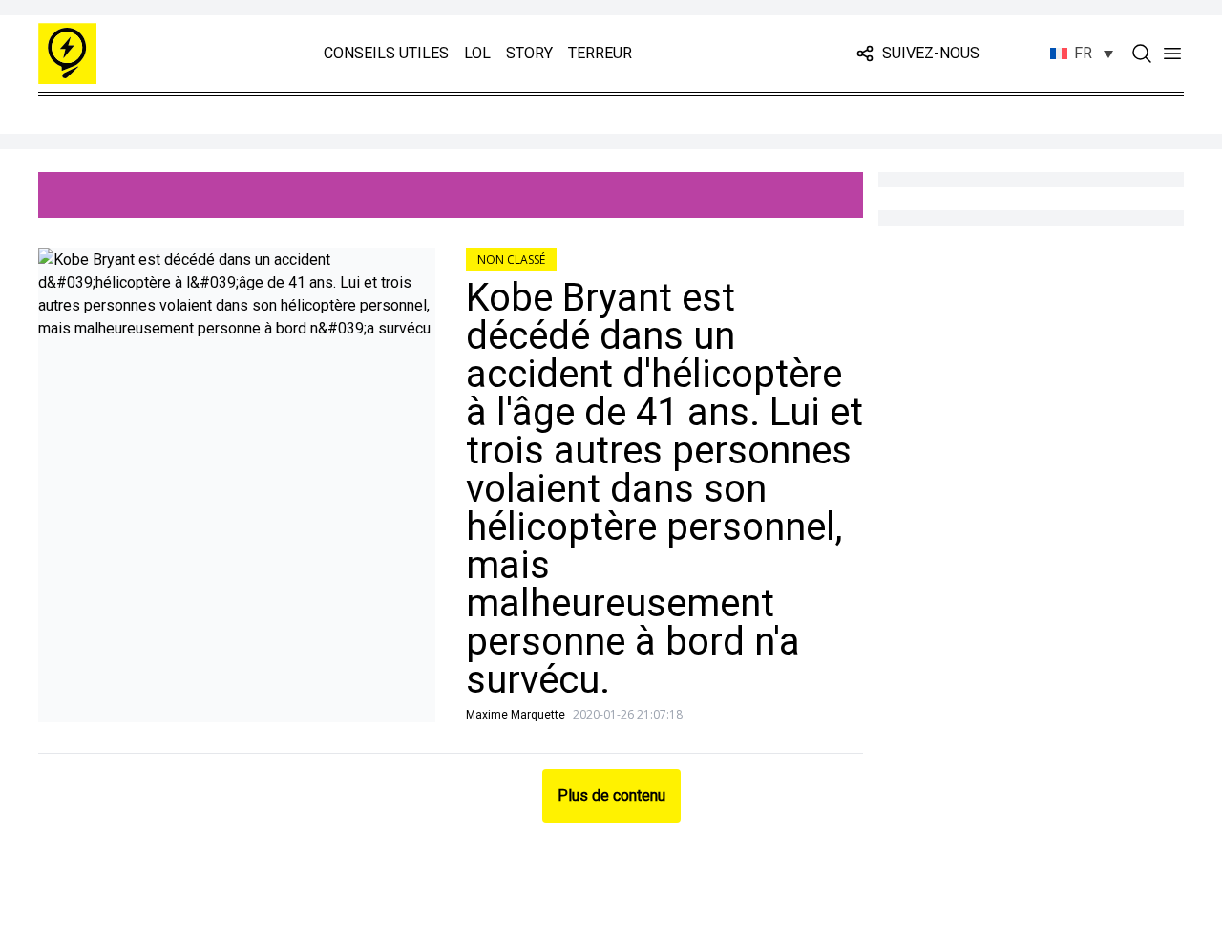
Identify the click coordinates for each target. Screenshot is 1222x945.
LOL (477, 53)
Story (529, 53)
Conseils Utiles (386, 53)
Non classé (511, 259)
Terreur (600, 53)
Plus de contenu (611, 795)
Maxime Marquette (515, 714)
